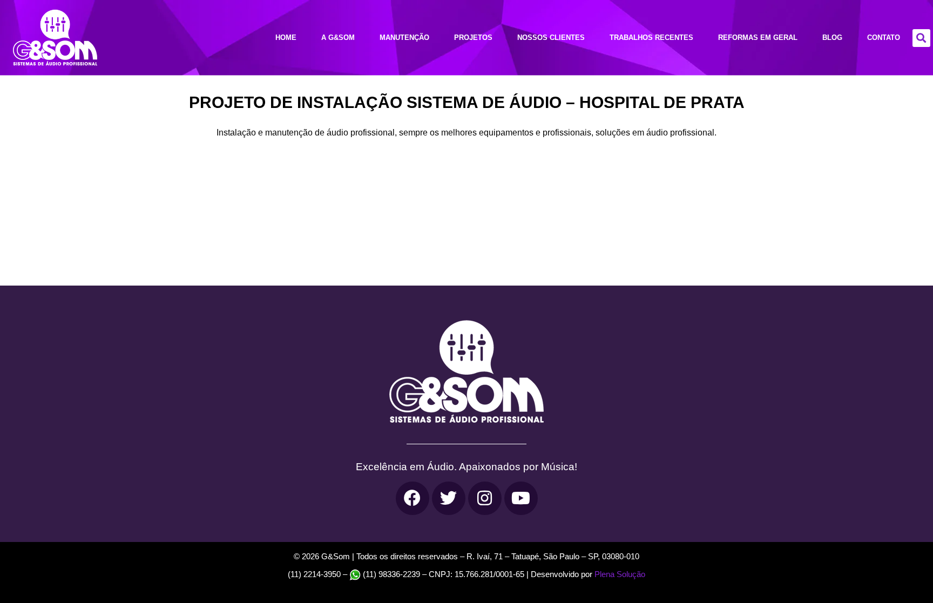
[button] (921, 38)
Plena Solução (618, 574)
